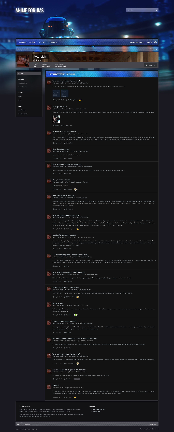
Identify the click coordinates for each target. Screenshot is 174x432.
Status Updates (147, 10)
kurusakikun (70, 323)
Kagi (67, 372)
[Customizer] (155, 42)
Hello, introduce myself (61, 149)
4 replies (68, 397)
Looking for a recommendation (64, 235)
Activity (53, 42)
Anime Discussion (82, 83)
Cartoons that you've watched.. (64, 132)
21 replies (69, 315)
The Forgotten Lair (99, 409)
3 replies (68, 379)
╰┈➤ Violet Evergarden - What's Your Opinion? (70, 255)
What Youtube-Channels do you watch (67, 164)
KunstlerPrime (71, 341)
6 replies (68, 348)
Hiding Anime (57, 303)
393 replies (69, 209)
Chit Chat (85, 305)
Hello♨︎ (55, 385)
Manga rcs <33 (59, 106)
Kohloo (68, 198)
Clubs (33, 42)
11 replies (69, 158)
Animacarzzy (70, 305)
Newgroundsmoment (73, 274)
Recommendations (80, 109)
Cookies (34, 429)
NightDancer (70, 289)
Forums (23, 42)
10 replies (69, 281)
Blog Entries (21, 110)
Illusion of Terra (71, 166)
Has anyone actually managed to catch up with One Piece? (74, 339)
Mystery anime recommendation (64, 321)
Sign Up (149, 42)
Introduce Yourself (82, 151)
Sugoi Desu (96, 411)
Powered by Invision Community (149, 429)
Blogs (43, 42)
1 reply (70, 125)
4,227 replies (70, 297)
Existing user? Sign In (137, 42)
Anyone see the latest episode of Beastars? (68, 370)
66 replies (69, 143)
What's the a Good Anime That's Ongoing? (68, 272)
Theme (18, 429)
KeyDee (68, 134)
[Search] (156, 10)
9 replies (68, 248)
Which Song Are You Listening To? (65, 288)
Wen (67, 151)
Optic (68, 83)
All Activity (21, 73)
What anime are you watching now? (66, 81)
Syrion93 (69, 237)
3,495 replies (72, 100)
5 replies (68, 332)
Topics (20, 96)
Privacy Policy (26, 429)
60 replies (69, 173)
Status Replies (22, 87)
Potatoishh (55, 83)
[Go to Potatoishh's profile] (49, 82)
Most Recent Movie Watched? (63, 196)
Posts (19, 100)
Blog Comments (23, 114)
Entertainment (82, 134)
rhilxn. (68, 257)
